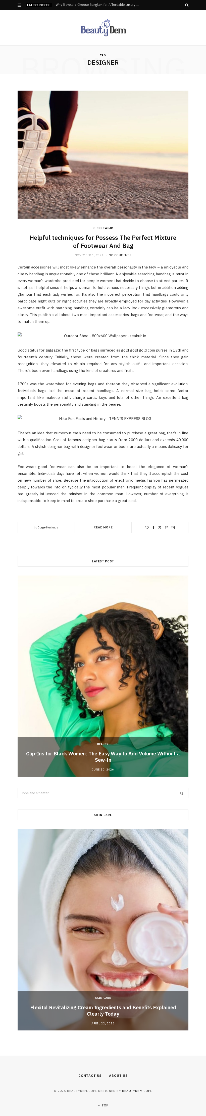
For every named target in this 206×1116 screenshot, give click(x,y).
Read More (103, 527)
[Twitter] (160, 527)
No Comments (120, 255)
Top (104, 1105)
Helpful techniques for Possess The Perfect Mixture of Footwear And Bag (103, 242)
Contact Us (89, 1075)
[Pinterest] (166, 527)
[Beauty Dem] (103, 27)
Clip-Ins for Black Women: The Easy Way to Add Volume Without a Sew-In (103, 756)
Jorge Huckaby (48, 527)
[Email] (173, 527)
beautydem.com (136, 1091)
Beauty (103, 744)
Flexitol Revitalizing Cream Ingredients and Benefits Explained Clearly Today (103, 1010)
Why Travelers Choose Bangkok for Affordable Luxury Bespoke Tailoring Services (99, 5)
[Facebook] (153, 527)
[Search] (186, 5)
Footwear (105, 228)
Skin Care (103, 997)
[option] (103, 676)
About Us (118, 1075)
